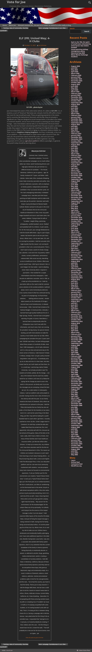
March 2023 (75, 132)
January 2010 (75, 336)
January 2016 (75, 270)
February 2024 (76, 115)
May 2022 (74, 150)
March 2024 (75, 114)
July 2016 (74, 263)
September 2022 (76, 143)
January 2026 (75, 77)
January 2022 (75, 157)
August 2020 (75, 181)
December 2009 (76, 338)
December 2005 (76, 420)
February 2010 (76, 334)
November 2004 (76, 444)
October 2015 (75, 274)
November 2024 (76, 99)
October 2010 (75, 320)
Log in (73, 460)
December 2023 (76, 119)
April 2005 (74, 435)
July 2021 (74, 166)
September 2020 (76, 179)
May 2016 (74, 265)
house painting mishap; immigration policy (79, 50)
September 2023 (76, 123)
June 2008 (74, 371)
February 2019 (76, 214)
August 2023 (75, 124)
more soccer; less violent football (80, 46)
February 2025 (76, 94)
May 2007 (74, 394)
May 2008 (74, 373)
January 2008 (75, 380)
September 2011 (76, 300)
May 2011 (74, 307)
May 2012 (74, 285)
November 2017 (76, 239)
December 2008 (76, 360)
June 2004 (74, 453)
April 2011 (74, 309)
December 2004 (76, 442)
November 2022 (76, 139)
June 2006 (74, 409)
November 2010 (76, 318)
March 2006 (75, 414)
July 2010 (74, 325)
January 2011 (75, 314)
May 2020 (74, 187)
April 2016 (74, 267)
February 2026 (76, 75)
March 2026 (75, 73)
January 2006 (75, 418)
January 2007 (75, 402)
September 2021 (76, 163)
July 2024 (74, 106)
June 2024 (74, 108)
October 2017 (75, 241)
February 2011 (76, 312)
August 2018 (75, 225)
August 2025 (75, 84)
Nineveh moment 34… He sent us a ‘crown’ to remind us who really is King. (44, 25)
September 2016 (76, 259)
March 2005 (75, 436)
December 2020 (76, 174)
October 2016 (75, 258)
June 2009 (74, 349)
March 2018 (75, 232)
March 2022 (75, 154)
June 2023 (74, 128)
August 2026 (75, 66)
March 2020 (75, 190)
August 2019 (75, 203)
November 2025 (76, 81)
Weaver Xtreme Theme (84, 650)
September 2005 (76, 425)
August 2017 (75, 245)
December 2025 (76, 79)
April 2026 (74, 72)
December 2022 (76, 137)
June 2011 (74, 305)
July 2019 (74, 205)
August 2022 (75, 145)
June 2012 (74, 283)
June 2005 (74, 431)
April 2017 (74, 249)
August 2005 (75, 427)
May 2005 (74, 433)
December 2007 (76, 382)
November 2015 (76, 272)
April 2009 (74, 353)
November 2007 (76, 384)
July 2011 (74, 303)
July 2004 (74, 451)
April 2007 (74, 396)
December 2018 (76, 218)
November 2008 (76, 362)
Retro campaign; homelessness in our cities (53, 28)
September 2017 (76, 243)
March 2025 (75, 92)
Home (5, 25)
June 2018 (74, 229)
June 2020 (74, 185)
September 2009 (76, 343)
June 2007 (74, 393)
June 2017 (74, 247)
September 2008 (76, 365)
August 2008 (75, 367)
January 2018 (75, 236)
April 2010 (74, 331)
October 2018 (75, 221)
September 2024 (76, 103)
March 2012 (75, 289)
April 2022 (74, 152)
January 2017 (75, 254)
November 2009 (76, 340)
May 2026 (74, 70)
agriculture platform (32, 141)
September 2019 (76, 201)
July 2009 (74, 347)
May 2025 (74, 88)
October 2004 (75, 446)
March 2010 (75, 332)
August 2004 (75, 449)
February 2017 (76, 252)
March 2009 (75, 354)
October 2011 (75, 298)
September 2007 (76, 387)
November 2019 (76, 197)
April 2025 (74, 90)
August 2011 (75, 301)
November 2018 (76, 219)
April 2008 (74, 374)
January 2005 (75, 440)
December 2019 (76, 196)
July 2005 (74, 429)
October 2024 (75, 101)
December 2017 (76, 238)
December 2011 (76, 294)
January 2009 (75, 358)
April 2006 (74, 413)
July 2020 (74, 183)
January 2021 (75, 172)
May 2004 (74, 455)
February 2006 (76, 416)
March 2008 (75, 376)
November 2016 (76, 256)
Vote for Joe (9, 650)
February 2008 (76, 378)
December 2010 (76, 316)
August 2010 (75, 323)
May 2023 (74, 130)
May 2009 (74, 351)
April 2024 (74, 112)
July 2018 (74, 227)
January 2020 (75, 194)
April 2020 (74, 188)
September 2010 (76, 321)
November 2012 (76, 276)
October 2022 (75, 141)
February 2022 (76, 156)
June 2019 (74, 207)
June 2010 (74, 327)
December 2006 (76, 404)
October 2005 (75, 424)
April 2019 (74, 210)
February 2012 (76, 291)
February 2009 (76, 356)
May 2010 (74, 329)
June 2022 (74, 148)
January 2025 (75, 95)
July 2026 (74, 68)
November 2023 (76, 121)
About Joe (12, 25)
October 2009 (75, 342)
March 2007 (75, 398)
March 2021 (75, 170)
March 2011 (75, 311)
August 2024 (75, 104)
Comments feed (76, 464)
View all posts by (34, 637)
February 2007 (76, 400)
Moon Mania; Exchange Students (79, 56)
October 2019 (75, 199)
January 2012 (75, 292)
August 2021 (75, 165)
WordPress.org (76, 466)
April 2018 (74, 230)
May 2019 (74, 208)
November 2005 (76, 422)
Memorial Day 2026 (78, 53)
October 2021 (75, 161)
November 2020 (76, 176)
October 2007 (75, 385)
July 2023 (74, 126)
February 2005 (76, 438)
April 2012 (74, 287)
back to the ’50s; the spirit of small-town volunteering (81, 43)
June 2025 (74, 86)
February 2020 (76, 192)
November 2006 (76, 405)
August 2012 (75, 280)
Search (72, 28)
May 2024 (74, 110)
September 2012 (76, 278)
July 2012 (74, 281)
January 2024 (75, 117)
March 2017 (75, 250)
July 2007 (74, 391)
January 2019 (75, 216)
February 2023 (76, 134)
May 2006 (74, 411)
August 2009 (75, 345)
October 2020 (75, 177)
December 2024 (76, 97)
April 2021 (74, 168)
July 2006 (74, 407)
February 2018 (76, 234)
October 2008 (75, 363)
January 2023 (75, 136)
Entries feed (75, 462)
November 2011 (76, 296)
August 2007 (75, 389)
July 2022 (74, 146)
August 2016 (75, 261)
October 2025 (75, 83)
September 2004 (76, 447)
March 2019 (75, 212)
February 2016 (76, 269)
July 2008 (74, 369)
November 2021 (76, 159)
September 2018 (76, 223)
